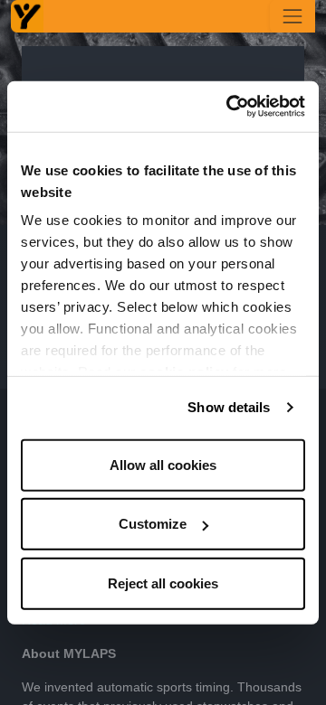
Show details (228, 407)
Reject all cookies (163, 582)
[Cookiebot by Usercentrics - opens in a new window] (230, 106)
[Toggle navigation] (292, 16)
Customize (153, 523)
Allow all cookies (163, 464)
